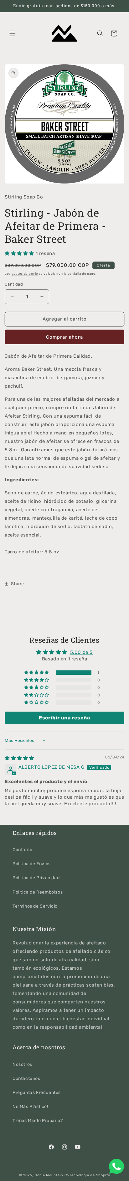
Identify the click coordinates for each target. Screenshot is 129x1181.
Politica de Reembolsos (38, 892)
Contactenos (26, 1078)
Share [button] (17, 583)
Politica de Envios (32, 863)
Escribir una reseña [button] (64, 718)
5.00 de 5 (81, 652)
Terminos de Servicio (35, 906)
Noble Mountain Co (51, 1175)
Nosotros (22, 1064)
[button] (12, 33)
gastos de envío (25, 274)
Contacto (23, 849)
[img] (19, 758)
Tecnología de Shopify (90, 1175)
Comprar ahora (64, 337)
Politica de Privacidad (36, 877)
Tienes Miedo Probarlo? (38, 1120)
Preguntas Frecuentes (37, 1092)
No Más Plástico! (30, 1106)
